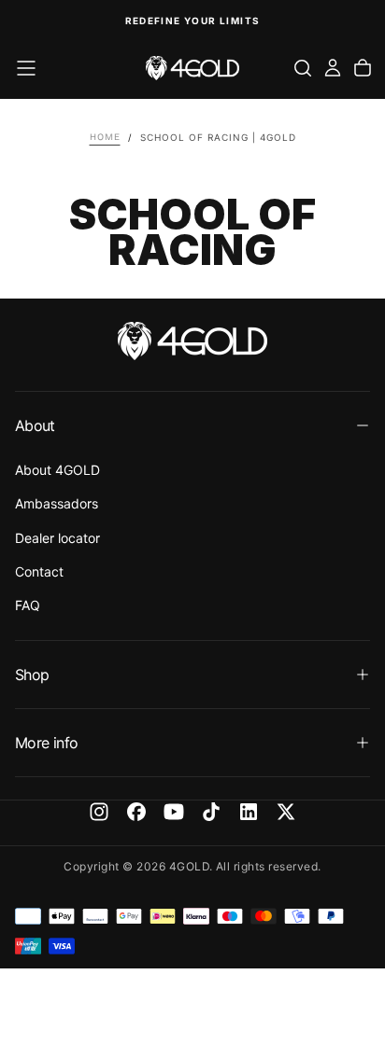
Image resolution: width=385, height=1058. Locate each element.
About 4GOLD (57, 470)
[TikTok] (211, 811)
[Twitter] (286, 811)
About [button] (35, 425)
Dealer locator (57, 538)
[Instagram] (99, 811)
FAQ (27, 605)
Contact (39, 571)
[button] (26, 68)
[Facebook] (136, 811)
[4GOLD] (192, 341)
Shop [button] (32, 674)
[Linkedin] (248, 811)
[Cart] (362, 68)
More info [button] (46, 742)
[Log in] (332, 68)
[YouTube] (174, 811)
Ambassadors (56, 503)
